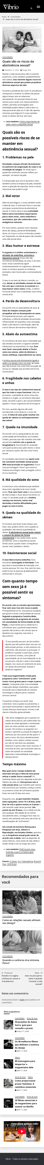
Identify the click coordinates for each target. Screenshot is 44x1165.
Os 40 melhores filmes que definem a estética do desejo (27, 1044)
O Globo (13, 861)
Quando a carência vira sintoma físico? (20, 962)
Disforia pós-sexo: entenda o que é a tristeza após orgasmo (20, 852)
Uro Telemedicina (25, 861)
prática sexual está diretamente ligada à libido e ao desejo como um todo (20, 361)
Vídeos (17, 1057)
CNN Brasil (12, 864)
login (22, 999)
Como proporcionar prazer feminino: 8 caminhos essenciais (25, 1083)
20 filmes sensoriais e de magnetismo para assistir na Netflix (26, 1103)
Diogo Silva (26, 70)
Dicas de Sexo (32, 1018)
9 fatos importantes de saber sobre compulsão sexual (23, 123)
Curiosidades (7, 57)
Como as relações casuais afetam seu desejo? (21, 922)
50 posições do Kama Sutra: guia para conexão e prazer (26, 1025)
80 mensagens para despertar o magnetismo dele (25, 1064)
